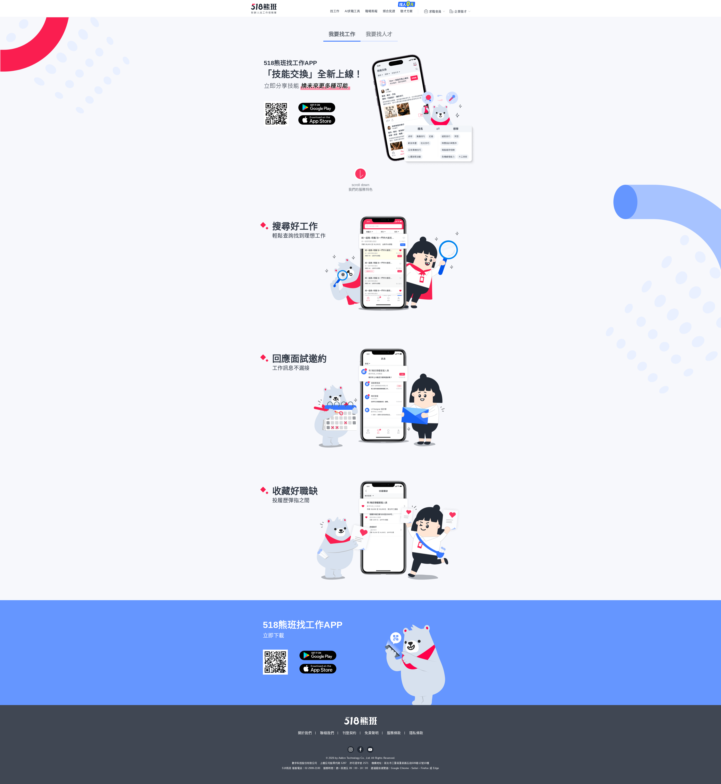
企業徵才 (460, 11)
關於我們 (305, 733)
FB (360, 749)
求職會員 (435, 11)
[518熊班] (264, 9)
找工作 (334, 11)
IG (350, 749)
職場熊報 (371, 11)
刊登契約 (349, 733)
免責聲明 (372, 733)
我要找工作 (342, 34)
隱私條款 (416, 733)
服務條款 (394, 733)
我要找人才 (379, 34)
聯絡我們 (327, 733)
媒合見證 (389, 11)
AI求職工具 (352, 11)
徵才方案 (406, 11)
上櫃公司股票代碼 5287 (333, 763)
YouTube (370, 749)
